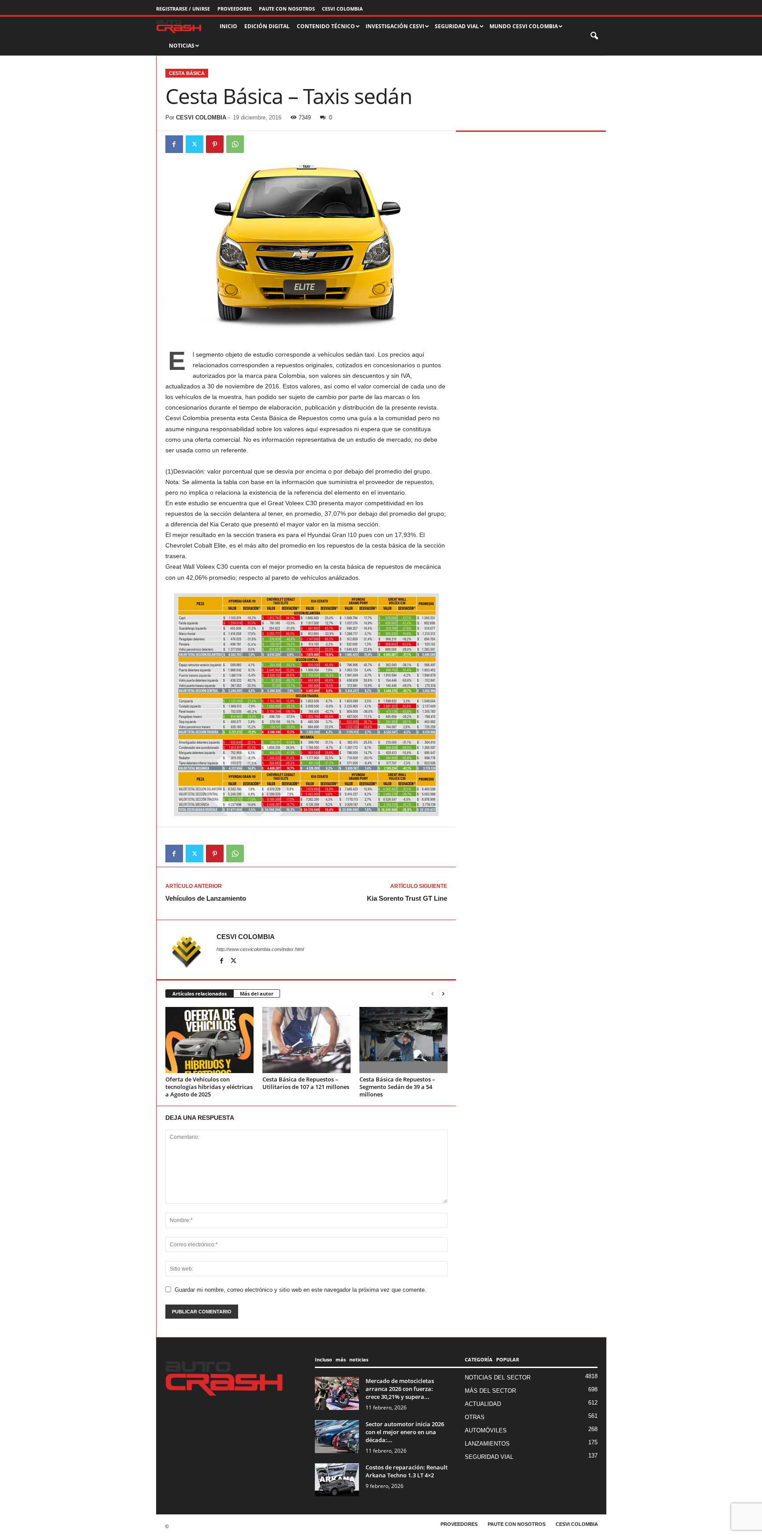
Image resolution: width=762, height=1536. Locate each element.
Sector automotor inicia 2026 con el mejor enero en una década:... (405, 1432)
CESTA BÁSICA (187, 73)
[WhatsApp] (235, 144)
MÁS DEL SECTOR (490, 1390)
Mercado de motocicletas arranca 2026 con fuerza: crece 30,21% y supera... (400, 1389)
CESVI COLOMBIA (342, 8)
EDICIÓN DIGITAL (267, 26)
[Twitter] (194, 144)
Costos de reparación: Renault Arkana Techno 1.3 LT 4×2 (407, 1471)
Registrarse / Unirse (183, 8)
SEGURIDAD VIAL (489, 1457)
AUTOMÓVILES (486, 1430)
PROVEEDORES (234, 8)
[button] (595, 36)
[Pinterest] (215, 144)
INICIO (228, 26)
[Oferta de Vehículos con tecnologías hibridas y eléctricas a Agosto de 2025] (209, 1040)
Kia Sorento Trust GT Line (407, 898)
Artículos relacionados (199, 993)
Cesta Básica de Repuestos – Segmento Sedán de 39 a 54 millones (397, 1086)
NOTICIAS (181, 45)
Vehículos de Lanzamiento (205, 898)
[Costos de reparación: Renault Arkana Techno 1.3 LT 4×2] (337, 1479)
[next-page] (443, 994)
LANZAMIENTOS (487, 1443)
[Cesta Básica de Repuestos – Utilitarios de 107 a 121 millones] (306, 1040)
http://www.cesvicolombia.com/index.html (260, 949)
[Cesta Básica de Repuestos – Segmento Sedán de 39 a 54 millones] (403, 1040)
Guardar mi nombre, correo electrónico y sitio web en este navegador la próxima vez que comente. (300, 1289)
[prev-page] (432, 994)
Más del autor (256, 993)
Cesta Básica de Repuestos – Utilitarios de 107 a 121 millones (305, 1083)
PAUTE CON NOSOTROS (287, 8)
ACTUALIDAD (483, 1404)
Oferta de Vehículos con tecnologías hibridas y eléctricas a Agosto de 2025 (209, 1086)
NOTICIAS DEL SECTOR (497, 1377)
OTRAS (475, 1417)
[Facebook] (174, 144)
